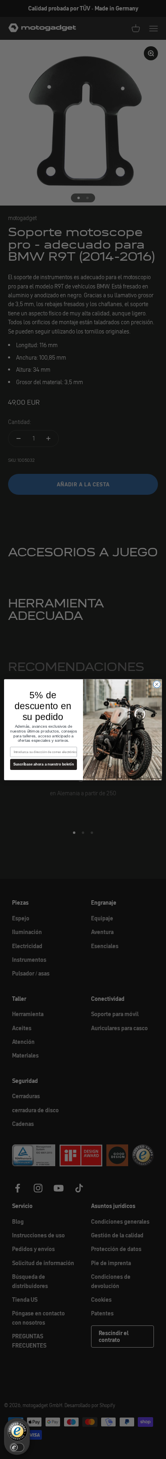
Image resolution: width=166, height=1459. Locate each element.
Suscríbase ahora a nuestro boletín (43, 764)
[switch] (17, 1447)
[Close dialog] (156, 684)
